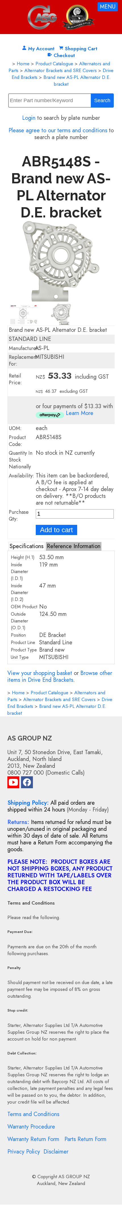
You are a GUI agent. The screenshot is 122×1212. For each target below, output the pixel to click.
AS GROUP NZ (74, 1176)
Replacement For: (23, 360)
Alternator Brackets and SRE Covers (60, 70)
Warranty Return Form (33, 1139)
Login (28, 118)
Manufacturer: (24, 348)
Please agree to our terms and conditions (58, 130)
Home (23, 63)
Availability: (21, 475)
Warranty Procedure (31, 1127)
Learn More (79, 413)
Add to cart (56, 530)
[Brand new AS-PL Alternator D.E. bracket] (61, 300)
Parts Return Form (85, 1139)
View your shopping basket (39, 673)
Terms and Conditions (33, 1114)
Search (102, 100)
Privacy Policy (23, 1152)
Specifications (26, 546)
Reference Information (73, 546)
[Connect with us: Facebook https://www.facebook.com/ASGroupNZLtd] (27, 783)
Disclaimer (55, 1152)
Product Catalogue (54, 63)
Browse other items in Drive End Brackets (59, 676)
